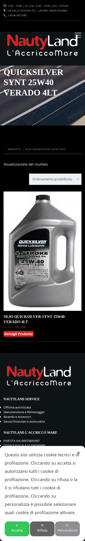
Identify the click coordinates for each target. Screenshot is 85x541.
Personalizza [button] (67, 530)
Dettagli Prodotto (18, 334)
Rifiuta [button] (42, 530)
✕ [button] (78, 453)
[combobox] (55, 179)
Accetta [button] (17, 530)
